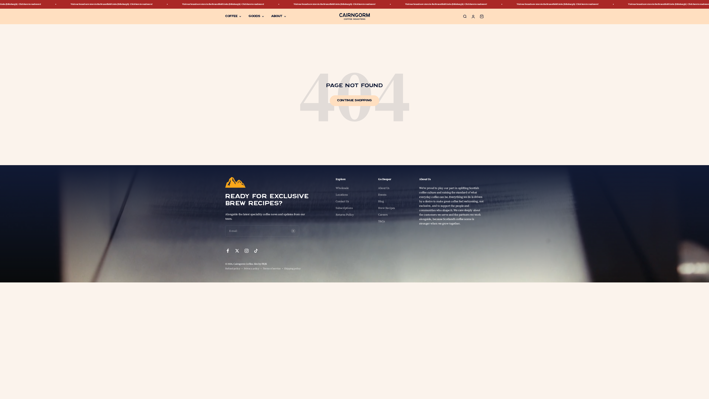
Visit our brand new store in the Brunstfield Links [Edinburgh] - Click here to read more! (140, 4)
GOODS (254, 16)
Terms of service (272, 268)
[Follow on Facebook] (227, 250)
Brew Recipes (386, 208)
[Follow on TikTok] (256, 250)
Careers (383, 214)
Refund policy (232, 268)
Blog (381, 201)
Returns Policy (345, 214)
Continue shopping (354, 100)
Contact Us (342, 201)
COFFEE (231, 16)
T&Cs (381, 221)
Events (382, 195)
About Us (383, 188)
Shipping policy (292, 268)
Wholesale (342, 188)
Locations (342, 195)
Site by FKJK (260, 263)
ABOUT (276, 16)
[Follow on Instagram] (246, 250)
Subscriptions (344, 208)
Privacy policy (251, 268)
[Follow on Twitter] (237, 250)
